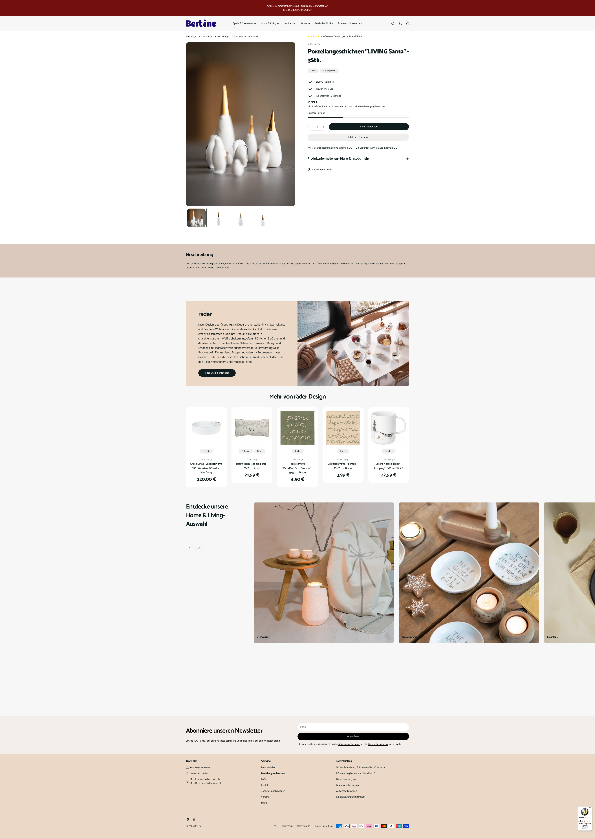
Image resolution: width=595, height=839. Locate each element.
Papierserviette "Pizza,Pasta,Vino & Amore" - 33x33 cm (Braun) (297, 468)
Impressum (287, 826)
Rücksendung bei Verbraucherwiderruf (355, 773)
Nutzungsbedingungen (349, 744)
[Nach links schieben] (189, 547)
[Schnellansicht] (219, 417)
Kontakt (265, 785)
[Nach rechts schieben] (199, 547)
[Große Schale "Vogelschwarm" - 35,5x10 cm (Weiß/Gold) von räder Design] (206, 427)
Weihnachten (329, 71)
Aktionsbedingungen (346, 791)
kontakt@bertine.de (200, 768)
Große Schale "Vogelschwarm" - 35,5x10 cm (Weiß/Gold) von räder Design (206, 468)
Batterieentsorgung (346, 779)
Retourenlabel (268, 767)
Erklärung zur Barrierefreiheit (350, 797)
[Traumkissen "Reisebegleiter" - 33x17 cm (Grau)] (252, 427)
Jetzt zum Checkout (358, 137)
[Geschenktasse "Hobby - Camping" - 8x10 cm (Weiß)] (388, 427)
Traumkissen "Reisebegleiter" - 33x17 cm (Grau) (252, 466)
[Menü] (590, 808)
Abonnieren (353, 736)
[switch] (585, 827)
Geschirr (206, 451)
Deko (313, 71)
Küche (298, 451)
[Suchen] (393, 23)
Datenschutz (303, 826)
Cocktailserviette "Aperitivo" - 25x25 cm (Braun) (343, 466)
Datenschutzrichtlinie (378, 744)
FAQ (263, 779)
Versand (344, 106)
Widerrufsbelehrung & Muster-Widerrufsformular (361, 767)
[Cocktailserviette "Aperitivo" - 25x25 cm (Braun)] (343, 427)
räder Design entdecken (217, 373)
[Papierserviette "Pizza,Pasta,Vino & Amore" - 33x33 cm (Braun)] (297, 427)
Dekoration (207, 36)
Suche (264, 803)
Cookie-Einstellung (323, 826)
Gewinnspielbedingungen (348, 785)
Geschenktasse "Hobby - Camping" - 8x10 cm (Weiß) (388, 466)
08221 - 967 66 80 (199, 773)
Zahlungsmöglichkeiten (273, 791)
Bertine (197, 826)
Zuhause (246, 451)
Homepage (191, 36)
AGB (276, 826)
